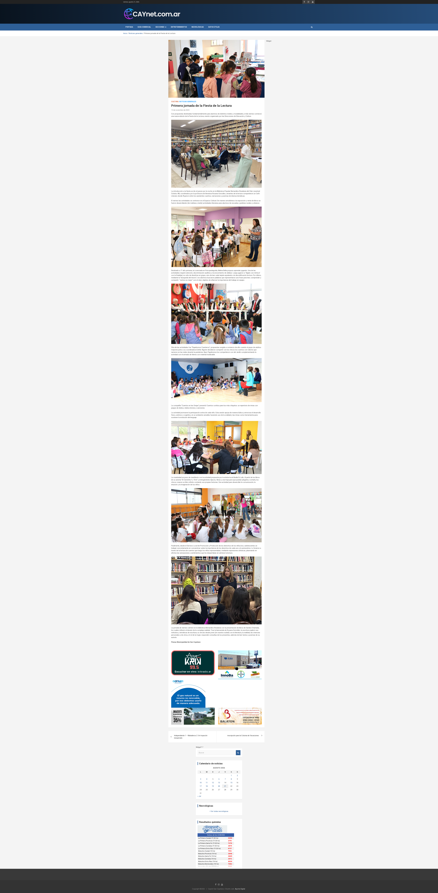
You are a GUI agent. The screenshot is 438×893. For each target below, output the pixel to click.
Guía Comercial (144, 27)
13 (219, 783)
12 (213, 783)
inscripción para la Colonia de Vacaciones (243, 736)
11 (207, 783)
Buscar (238, 752)
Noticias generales (187, 101)
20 (219, 786)
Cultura (175, 101)
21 (225, 786)
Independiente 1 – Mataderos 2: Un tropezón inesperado (190, 737)
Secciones (159, 27)
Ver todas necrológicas (219, 811)
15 (231, 783)
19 (213, 786)
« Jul (199, 796)
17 (201, 786)
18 (207, 786)
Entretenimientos (179, 27)
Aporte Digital (240, 889)
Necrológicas (198, 27)
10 (201, 783)
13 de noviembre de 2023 (180, 110)
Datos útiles (214, 27)
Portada (129, 27)
